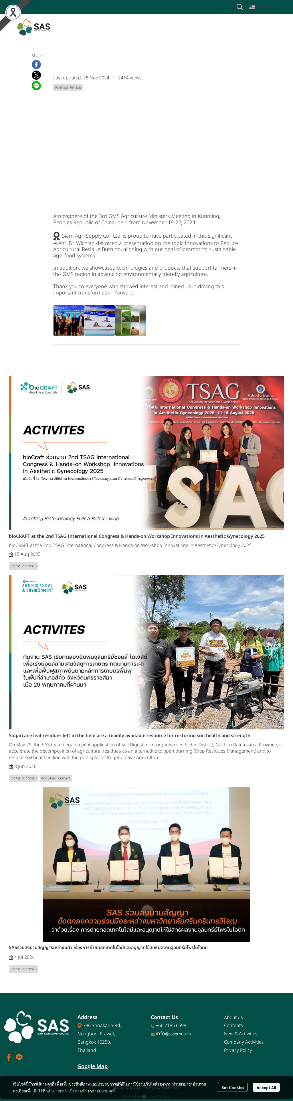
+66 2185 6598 (171, 1025)
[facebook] (8, 1057)
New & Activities (241, 1033)
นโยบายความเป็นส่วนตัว (66, 1090)
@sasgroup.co (178, 1034)
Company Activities (244, 1042)
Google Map (93, 1066)
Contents (233, 1025)
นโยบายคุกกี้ (105, 1090)
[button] (240, 7)
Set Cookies (232, 1087)
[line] (19, 1057)
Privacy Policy (238, 1050)
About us (233, 1017)
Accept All (266, 1087)
